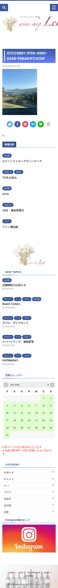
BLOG (46, 572)
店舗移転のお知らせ (14, 285)
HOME (11, 572)
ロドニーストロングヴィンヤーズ (22, 161)
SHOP (20, 572)
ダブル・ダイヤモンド (15, 322)
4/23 (5, 193)
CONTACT (29, 576)
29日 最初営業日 (13, 210)
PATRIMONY (10, 360)
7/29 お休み (9, 177)
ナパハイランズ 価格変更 (18, 341)
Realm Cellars (11, 303)
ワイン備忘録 (10, 226)
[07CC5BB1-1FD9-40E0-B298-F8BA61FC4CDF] (33, 124)
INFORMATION (33, 572)
